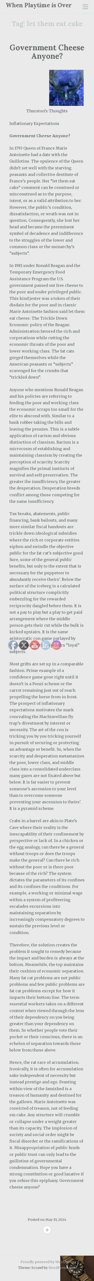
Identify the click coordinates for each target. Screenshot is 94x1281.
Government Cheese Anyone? (47, 52)
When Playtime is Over (39, 5)
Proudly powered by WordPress (47, 1262)
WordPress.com (61, 1268)
